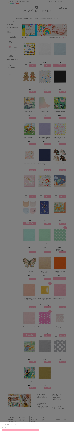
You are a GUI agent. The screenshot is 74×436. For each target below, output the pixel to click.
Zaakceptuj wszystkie (33, 430)
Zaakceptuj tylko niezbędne (9, 430)
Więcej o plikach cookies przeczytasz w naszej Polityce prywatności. (13, 427)
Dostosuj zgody (22, 430)
